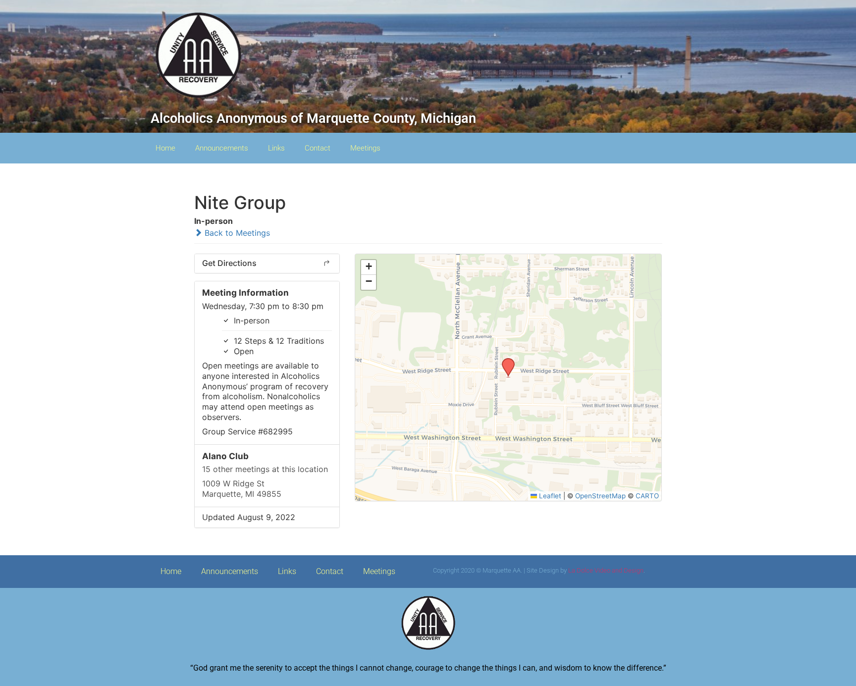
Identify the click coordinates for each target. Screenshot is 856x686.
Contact (317, 148)
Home (165, 148)
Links (276, 148)
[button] (505, 361)
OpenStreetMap (600, 496)
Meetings (365, 148)
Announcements (221, 148)
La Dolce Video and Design (605, 570)
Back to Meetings (236, 233)
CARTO (647, 496)
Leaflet (549, 496)
